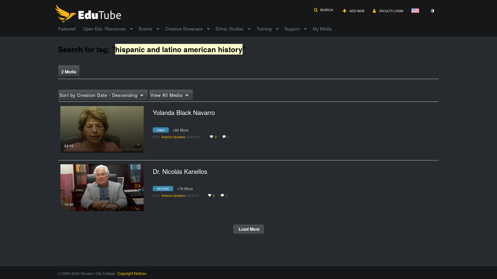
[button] (323, 9)
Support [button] (292, 28)
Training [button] (264, 28)
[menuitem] (70, 28)
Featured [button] (66, 28)
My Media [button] (322, 28)
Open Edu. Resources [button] (104, 28)
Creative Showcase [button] (184, 28)
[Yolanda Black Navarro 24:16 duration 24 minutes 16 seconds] (102, 128)
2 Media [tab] (68, 72)
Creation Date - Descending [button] (98, 95)
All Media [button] (166, 95)
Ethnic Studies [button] (230, 28)
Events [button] (145, 28)
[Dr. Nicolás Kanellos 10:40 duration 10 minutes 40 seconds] (102, 187)
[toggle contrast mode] (432, 11)
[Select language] (416, 11)
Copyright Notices (131, 273)
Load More (249, 229)
